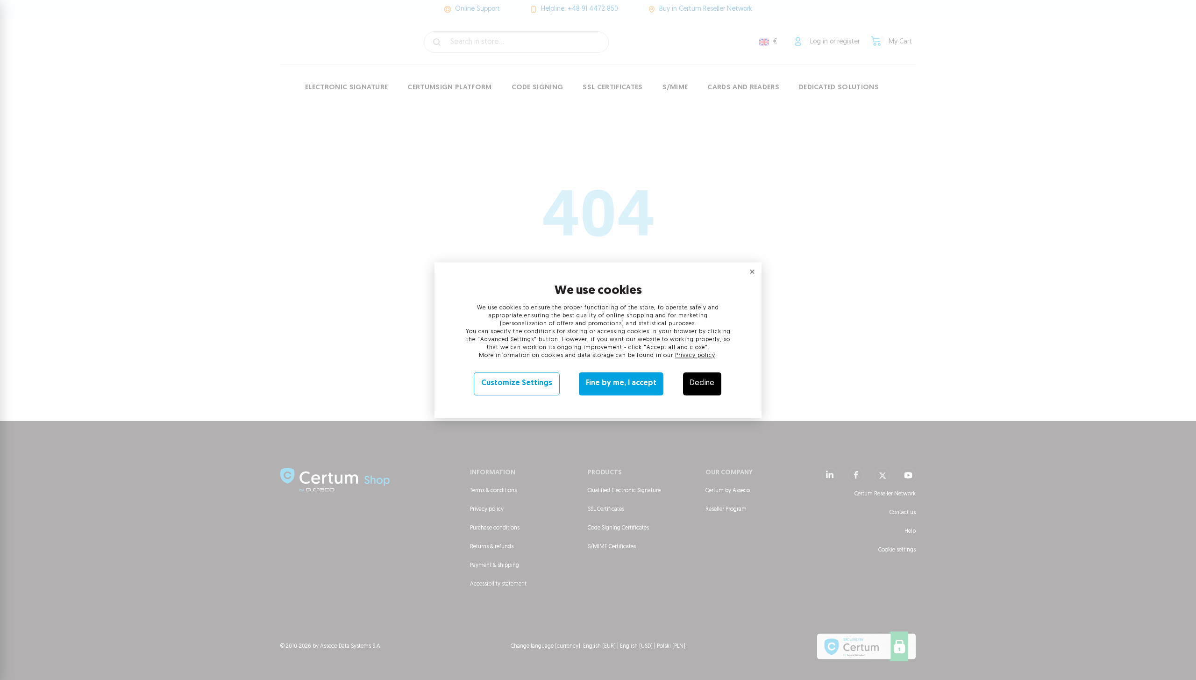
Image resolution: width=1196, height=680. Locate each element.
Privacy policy (695, 356)
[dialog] (598, 340)
